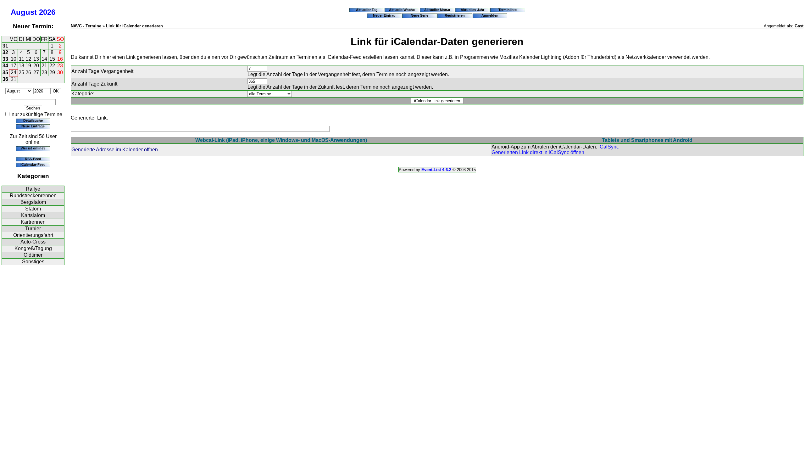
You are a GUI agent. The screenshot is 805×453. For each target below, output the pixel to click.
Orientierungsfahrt (33, 235)
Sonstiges (33, 261)
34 (5, 65)
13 (36, 59)
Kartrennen (33, 222)
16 (60, 59)
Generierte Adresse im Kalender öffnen (114, 149)
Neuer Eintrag (384, 15)
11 (21, 59)
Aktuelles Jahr (472, 10)
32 (5, 52)
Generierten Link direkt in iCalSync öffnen (537, 152)
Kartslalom (33, 215)
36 (5, 79)
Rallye (33, 189)
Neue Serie (419, 15)
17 (13, 65)
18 (21, 65)
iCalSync (608, 146)
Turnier (33, 228)
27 (36, 72)
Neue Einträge (33, 126)
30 (60, 72)
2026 (47, 12)
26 (28, 72)
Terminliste (507, 10)
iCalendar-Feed (33, 164)
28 (44, 72)
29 (52, 72)
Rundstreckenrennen (33, 195)
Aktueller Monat (437, 10)
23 (60, 65)
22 (52, 65)
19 (28, 65)
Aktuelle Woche (402, 10)
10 (13, 59)
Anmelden (489, 15)
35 (5, 72)
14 (44, 59)
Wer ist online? (33, 148)
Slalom (33, 208)
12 (28, 59)
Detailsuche (33, 120)
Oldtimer (33, 255)
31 (5, 45)
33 (5, 59)
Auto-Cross (33, 241)
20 (36, 65)
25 (21, 72)
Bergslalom (33, 202)
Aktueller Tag (367, 10)
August (24, 12)
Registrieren (455, 15)
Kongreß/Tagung (33, 248)
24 (13, 72)
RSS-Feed (33, 159)
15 (52, 59)
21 (44, 65)
